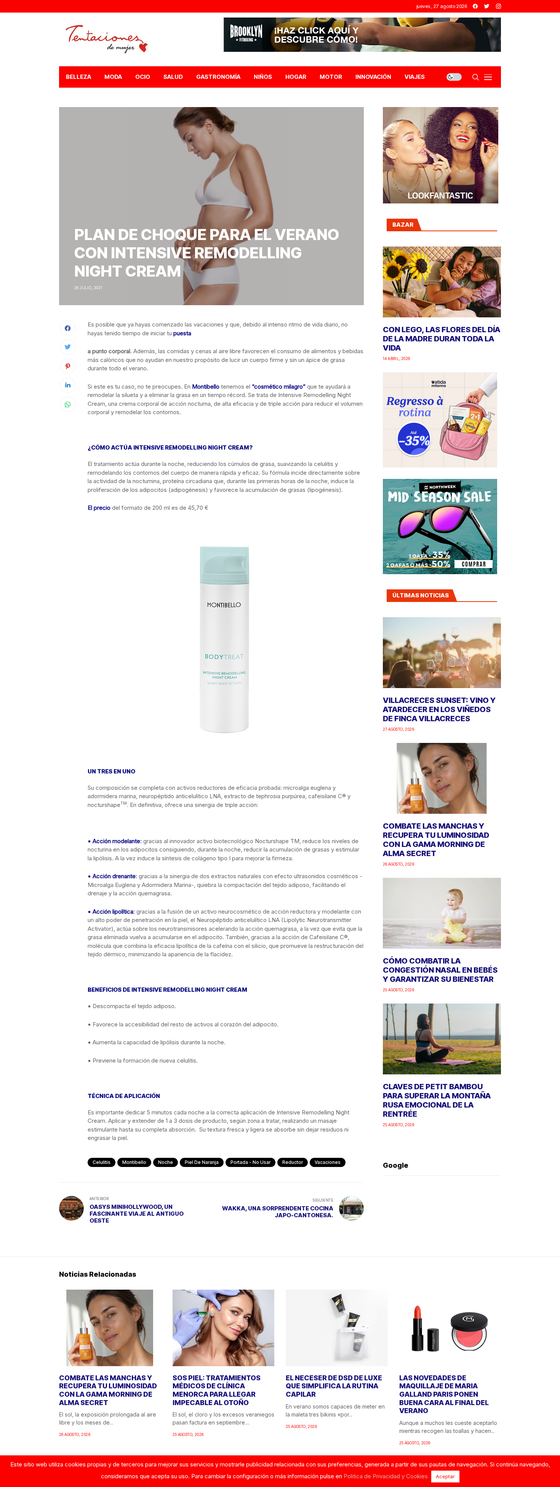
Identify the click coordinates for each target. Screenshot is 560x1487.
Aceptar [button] (445, 1476)
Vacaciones (328, 1162)
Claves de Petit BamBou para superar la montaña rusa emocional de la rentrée (437, 1100)
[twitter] (487, 6)
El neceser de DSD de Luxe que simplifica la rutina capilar (334, 1386)
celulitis (101, 1162)
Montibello (134, 1162)
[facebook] (475, 6)
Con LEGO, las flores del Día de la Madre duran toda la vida (441, 338)
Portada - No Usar (250, 1162)
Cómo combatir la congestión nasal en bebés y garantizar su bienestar (440, 970)
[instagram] (498, 6)
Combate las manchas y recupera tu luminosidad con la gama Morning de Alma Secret (436, 839)
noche (165, 1162)
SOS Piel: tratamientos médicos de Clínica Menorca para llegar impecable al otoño (217, 1390)
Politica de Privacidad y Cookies (386, 1476)
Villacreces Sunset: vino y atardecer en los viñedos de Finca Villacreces (439, 709)
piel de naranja (202, 1162)
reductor (292, 1162)
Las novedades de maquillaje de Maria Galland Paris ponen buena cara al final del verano (444, 1394)
